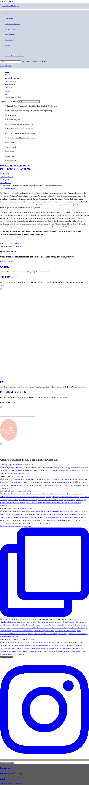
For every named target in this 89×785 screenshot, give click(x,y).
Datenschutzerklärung (11, 773)
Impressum (5, 768)
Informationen (10, 84)
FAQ (2, 381)
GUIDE (4, 266)
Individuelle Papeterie (12, 78)
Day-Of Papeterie (10, 81)
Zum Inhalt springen (6, 1)
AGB (2, 778)
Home (7, 72)
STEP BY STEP (9, 276)
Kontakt (7, 91)
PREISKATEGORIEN (13, 392)
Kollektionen (9, 75)
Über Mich (8, 87)
